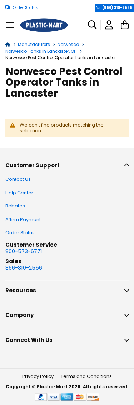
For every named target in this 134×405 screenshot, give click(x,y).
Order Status (25, 7)
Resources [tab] (20, 290)
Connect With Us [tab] (29, 340)
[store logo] (44, 25)
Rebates (15, 205)
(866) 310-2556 (117, 7)
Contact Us (18, 179)
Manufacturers (34, 44)
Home (7, 44)
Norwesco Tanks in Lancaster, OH (41, 51)
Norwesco (69, 44)
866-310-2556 (23, 267)
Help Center (19, 192)
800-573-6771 (23, 251)
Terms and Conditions (86, 376)
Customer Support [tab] (32, 165)
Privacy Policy (38, 376)
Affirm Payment (23, 219)
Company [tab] (19, 315)
